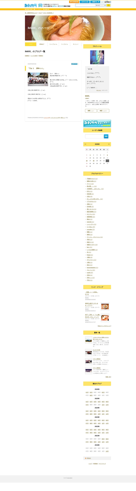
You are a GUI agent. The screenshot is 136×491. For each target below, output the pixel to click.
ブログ (40, 13)
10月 (99, 414)
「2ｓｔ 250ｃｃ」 (36, 68)
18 (93, 160)
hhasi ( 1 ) (90, 255)
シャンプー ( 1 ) (91, 224)
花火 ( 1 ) (89, 265)
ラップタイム (64, 44)
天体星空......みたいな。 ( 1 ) (95, 188)
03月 (95, 401)
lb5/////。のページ (39, 27)
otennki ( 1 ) (90, 222)
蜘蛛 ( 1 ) (89, 232)
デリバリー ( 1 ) (91, 260)
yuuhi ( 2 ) (90, 272)
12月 (107, 404)
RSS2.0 (89, 458)
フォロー (91, 111)
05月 (103, 392)
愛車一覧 (108, 377)
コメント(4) (47, 117)
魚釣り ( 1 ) (90, 242)
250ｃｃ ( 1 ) (91, 277)
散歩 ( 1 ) (89, 219)
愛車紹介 (42, 44)
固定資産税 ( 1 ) (91, 211)
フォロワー (103, 111)
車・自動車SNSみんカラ (31, 13)
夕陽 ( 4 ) (89, 257)
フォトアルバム (53, 44)
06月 (107, 401)
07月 (87, 404)
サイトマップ (102, 463)
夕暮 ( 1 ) (89, 262)
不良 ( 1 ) (89, 280)
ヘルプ (102, 1)
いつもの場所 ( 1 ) (92, 249)
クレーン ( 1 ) (91, 270)
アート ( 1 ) (90, 183)
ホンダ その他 (96, 350)
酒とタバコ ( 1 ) (91, 209)
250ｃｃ (63, 117)
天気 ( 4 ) (89, 196)
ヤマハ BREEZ (96, 359)
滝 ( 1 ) (89, 252)
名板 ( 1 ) (89, 204)
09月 (95, 414)
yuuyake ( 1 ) (91, 229)
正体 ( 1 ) (89, 275)
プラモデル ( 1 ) (91, 201)
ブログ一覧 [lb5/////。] (48, 13)
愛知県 (87, 98)
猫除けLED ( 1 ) (91, 181)
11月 (103, 404)
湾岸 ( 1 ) (89, 239)
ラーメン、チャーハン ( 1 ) (95, 237)
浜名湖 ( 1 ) (90, 194)
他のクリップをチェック (104, 326)
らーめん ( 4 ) (91, 227)
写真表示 (41, 55)
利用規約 (95, 463)
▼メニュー (76, 44)
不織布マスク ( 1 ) (92, 178)
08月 (91, 395)
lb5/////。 (88, 96)
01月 (87, 392)
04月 (99, 401)
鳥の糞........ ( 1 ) (92, 186)
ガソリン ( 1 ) (91, 214)
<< (85, 144)
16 (86, 160)
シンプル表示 (34, 55)
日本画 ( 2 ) (90, 206)
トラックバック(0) (55, 117)
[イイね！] (74, 64)
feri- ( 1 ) (89, 247)
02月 (91, 392)
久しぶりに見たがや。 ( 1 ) (95, 199)
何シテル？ (99, 90)
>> (109, 144)
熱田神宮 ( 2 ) (91, 216)
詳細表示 (27, 55)
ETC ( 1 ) (89, 191)
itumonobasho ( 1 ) (92, 267)
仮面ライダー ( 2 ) (92, 244)
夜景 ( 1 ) (89, 234)
